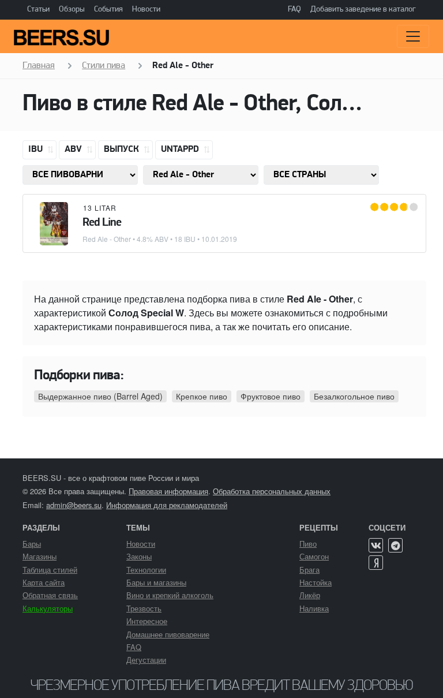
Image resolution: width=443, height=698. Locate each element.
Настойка (315, 582)
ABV (74, 149)
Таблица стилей (49, 569)
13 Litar (100, 207)
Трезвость (144, 608)
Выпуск (122, 149)
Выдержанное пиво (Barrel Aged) (100, 396)
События (108, 9)
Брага (309, 569)
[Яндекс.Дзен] (376, 562)
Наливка (314, 608)
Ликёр (309, 594)
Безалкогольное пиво (354, 396)
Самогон (314, 556)
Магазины (39, 556)
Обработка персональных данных (272, 491)
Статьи (38, 9)
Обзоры (72, 9)
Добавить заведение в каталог (363, 9)
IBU (36, 149)
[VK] (376, 545)
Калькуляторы (47, 608)
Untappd (181, 149)
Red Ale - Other (106, 239)
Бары (31, 543)
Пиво (308, 543)
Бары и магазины (156, 582)
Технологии (146, 569)
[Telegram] (395, 545)
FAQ (294, 9)
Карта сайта (43, 582)
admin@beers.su (74, 504)
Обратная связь (50, 594)
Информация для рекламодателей (166, 504)
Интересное (146, 620)
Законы (139, 556)
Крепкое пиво (201, 396)
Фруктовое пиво (271, 396)
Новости (146, 9)
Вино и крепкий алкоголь (169, 594)
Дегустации (146, 659)
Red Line (101, 223)
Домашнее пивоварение (167, 634)
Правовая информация (168, 491)
